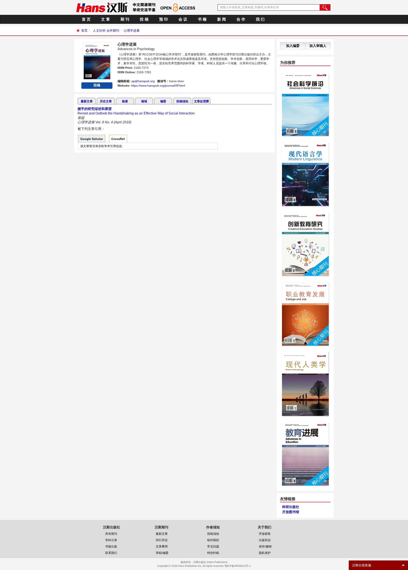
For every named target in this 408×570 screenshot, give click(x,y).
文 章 (105, 19)
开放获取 (265, 533)
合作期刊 (112, 30)
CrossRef (118, 139)
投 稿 (144, 19)
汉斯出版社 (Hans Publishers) (210, 562)
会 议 (182, 19)
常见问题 (213, 546)
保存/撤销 (265, 546)
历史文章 (106, 101)
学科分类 (111, 540)
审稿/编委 (162, 553)
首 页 (86, 19)
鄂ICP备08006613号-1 (238, 565)
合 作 (241, 19)
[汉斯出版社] (101, 7)
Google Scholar (91, 139)
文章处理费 (201, 101)
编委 (163, 101)
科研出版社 (290, 507)
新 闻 (221, 19)
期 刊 (124, 19)
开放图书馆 (290, 512)
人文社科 (99, 30)
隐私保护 (265, 553)
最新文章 (87, 101)
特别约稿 (213, 553)
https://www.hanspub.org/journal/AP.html (158, 85)
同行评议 (162, 540)
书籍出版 (111, 546)
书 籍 (202, 19)
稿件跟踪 (213, 540)
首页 (84, 30)
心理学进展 (132, 30)
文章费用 (162, 546)
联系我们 (111, 553)
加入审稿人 (317, 46)
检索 (125, 101)
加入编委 (293, 46)
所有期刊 (111, 533)
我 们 (260, 19)
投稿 (97, 85)
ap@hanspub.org (143, 81)
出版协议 (265, 540)
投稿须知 (182, 101)
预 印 (163, 19)
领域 (144, 101)
